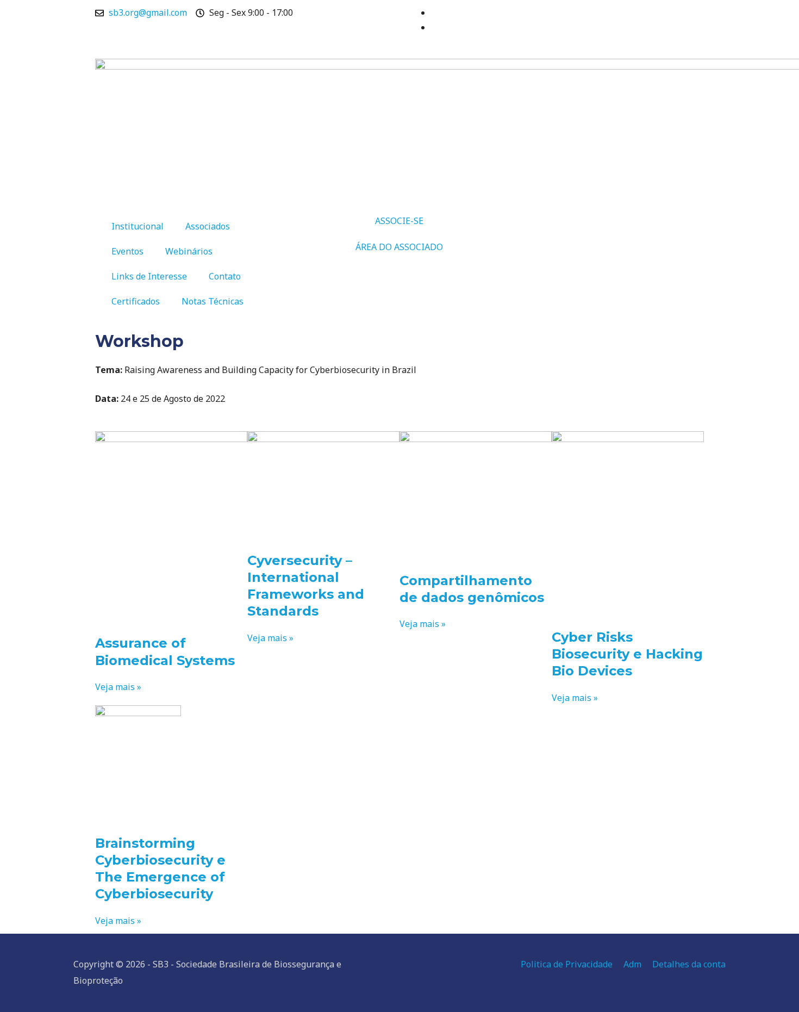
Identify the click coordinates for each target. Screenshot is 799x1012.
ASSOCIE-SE (399, 221)
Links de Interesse (149, 276)
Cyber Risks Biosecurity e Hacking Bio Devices (627, 654)
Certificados (135, 301)
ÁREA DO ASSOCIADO (399, 247)
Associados (207, 226)
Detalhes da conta (689, 964)
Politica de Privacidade (567, 964)
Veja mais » (118, 687)
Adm (632, 964)
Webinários (189, 251)
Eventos (127, 251)
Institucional (137, 226)
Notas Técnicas (213, 301)
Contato (225, 276)
